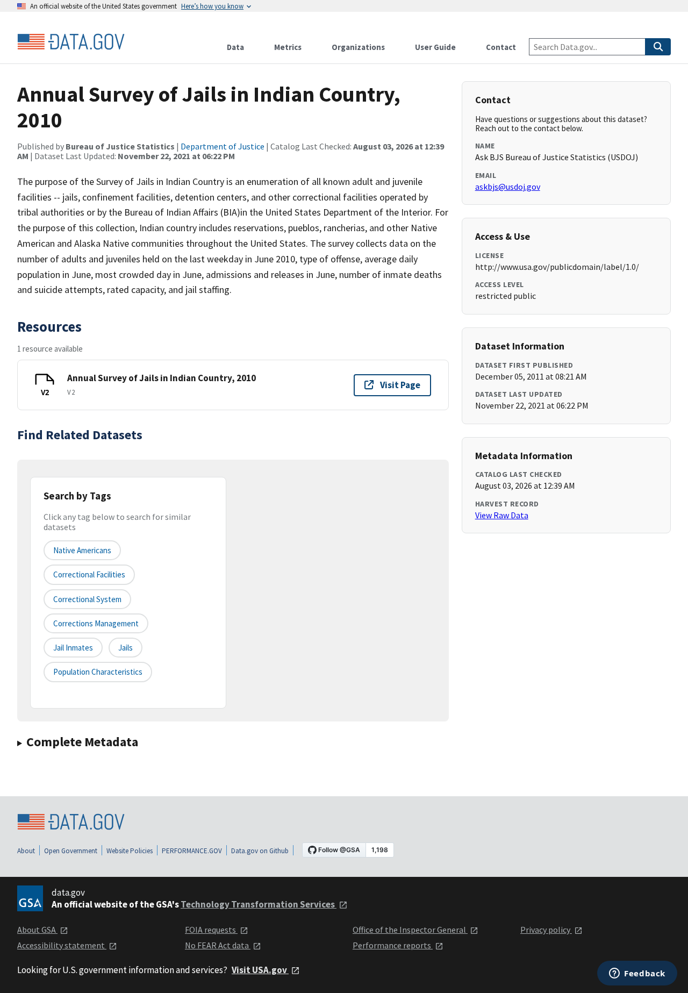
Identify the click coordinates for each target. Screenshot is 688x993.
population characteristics (97, 672)
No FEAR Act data (217, 945)
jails (125, 647)
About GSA (37, 929)
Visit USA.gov (260, 970)
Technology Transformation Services (258, 904)
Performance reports (393, 945)
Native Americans (82, 550)
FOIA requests (211, 929)
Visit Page (400, 385)
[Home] (71, 42)
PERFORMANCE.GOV (192, 850)
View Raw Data (501, 515)
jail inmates (73, 647)
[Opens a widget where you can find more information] (637, 974)
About (26, 850)
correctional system (87, 599)
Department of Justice (222, 146)
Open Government (70, 850)
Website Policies (129, 850)
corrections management (96, 623)
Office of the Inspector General (410, 929)
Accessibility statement (61, 945)
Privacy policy (546, 929)
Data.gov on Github (260, 850)
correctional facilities (89, 574)
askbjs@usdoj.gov (507, 186)
